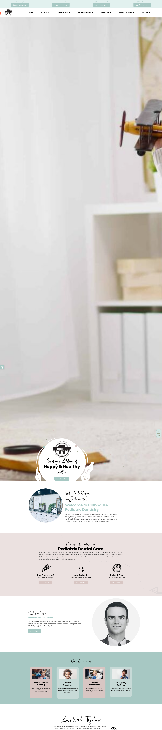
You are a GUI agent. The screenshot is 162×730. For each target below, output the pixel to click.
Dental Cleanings (67, 684)
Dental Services (63, 12)
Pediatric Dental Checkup (41, 683)
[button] (2, 367)
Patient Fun (105, 12)
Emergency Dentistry (121, 684)
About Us (44, 12)
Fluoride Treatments (94, 683)
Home (31, 12)
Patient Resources (125, 12)
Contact (145, 12)
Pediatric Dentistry (84, 12)
